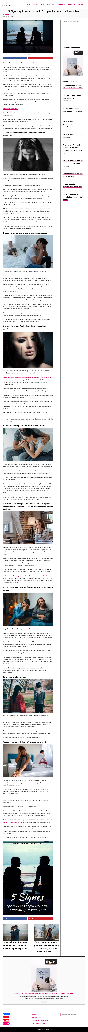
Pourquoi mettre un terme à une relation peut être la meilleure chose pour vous (44, 993)
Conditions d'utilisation (38, 1023)
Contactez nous (36, 1017)
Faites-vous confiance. (10, 108)
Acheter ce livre (44, 1001)
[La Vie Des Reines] (12, 4)
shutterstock (28, 54)
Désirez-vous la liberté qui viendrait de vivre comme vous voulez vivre (26, 576)
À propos (34, 1014)
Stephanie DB (7, 14)
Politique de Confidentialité (40, 1020)
